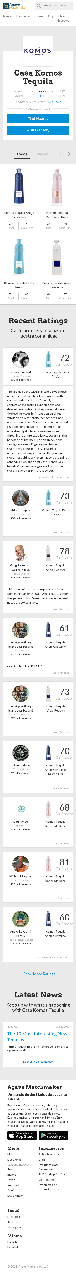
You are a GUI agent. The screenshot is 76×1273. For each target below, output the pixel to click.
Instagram (14, 1227)
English (12, 1242)
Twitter (12, 1222)
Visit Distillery (38, 130)
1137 (49, 102)
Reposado (14, 1185)
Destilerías (23, 16)
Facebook (13, 1216)
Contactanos (47, 1179)
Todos (22, 154)
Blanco (43, 154)
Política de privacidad (52, 1174)
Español (12, 1247)
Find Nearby (38, 119)
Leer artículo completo (38, 1061)
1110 (42, 96)
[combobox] (54, 6)
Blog (50, 16)
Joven (62, 154)
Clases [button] (38, 16)
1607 (57, 102)
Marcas (8, 16)
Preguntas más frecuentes (49, 1167)
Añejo (11, 1190)
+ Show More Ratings (38, 974)
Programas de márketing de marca (52, 1187)
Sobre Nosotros (63, 18)
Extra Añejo (15, 1195)
